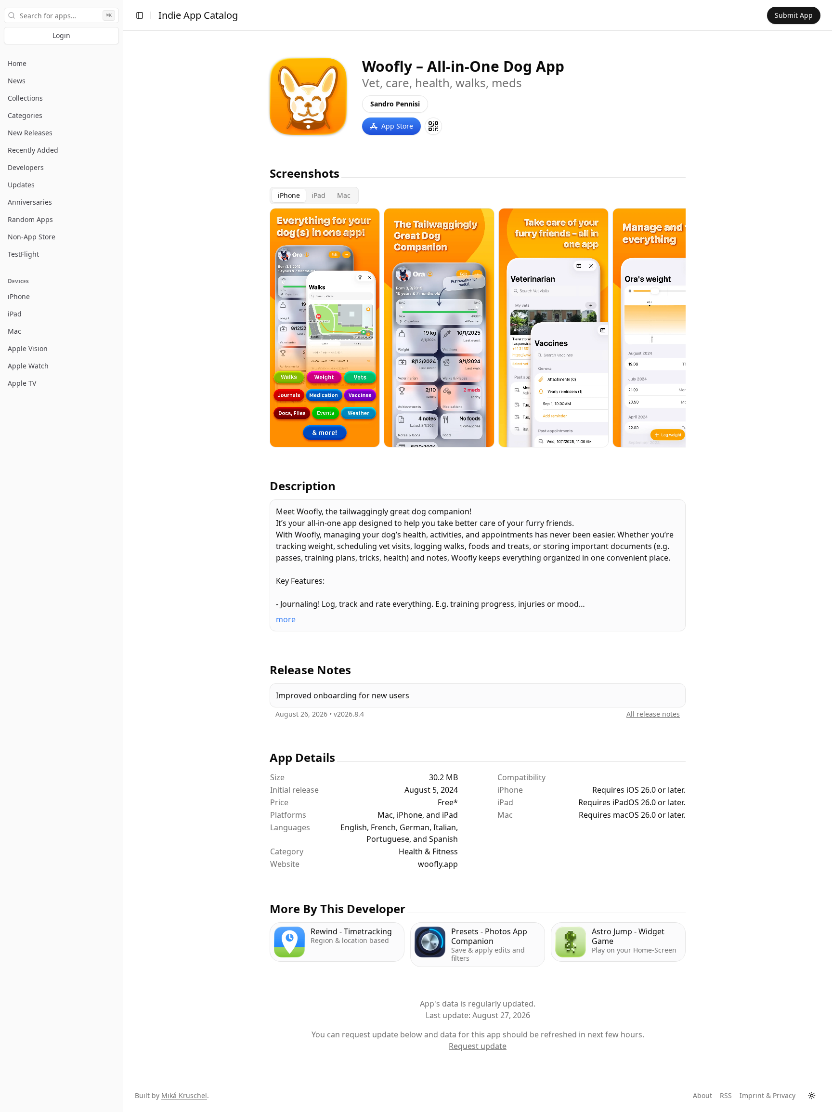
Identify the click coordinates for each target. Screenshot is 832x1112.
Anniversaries (30, 202)
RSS (726, 1095)
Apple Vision (28, 348)
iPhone (19, 296)
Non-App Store (31, 236)
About (702, 1095)
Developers (26, 167)
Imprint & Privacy (767, 1095)
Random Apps (30, 219)
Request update (478, 1046)
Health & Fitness (428, 851)
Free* (448, 802)
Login (61, 35)
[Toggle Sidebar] (123, 556)
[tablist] (314, 195)
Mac (14, 331)
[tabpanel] (478, 327)
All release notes (653, 714)
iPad (15, 313)
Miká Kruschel (184, 1095)
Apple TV (22, 383)
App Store (397, 126)
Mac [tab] (344, 195)
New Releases (30, 132)
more (286, 619)
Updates (21, 184)
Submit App (794, 15)
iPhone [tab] (289, 195)
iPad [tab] (318, 195)
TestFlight (23, 254)
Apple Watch (28, 365)
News (17, 80)
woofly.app (438, 864)
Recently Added (33, 150)
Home (17, 63)
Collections (25, 98)
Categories (25, 115)
